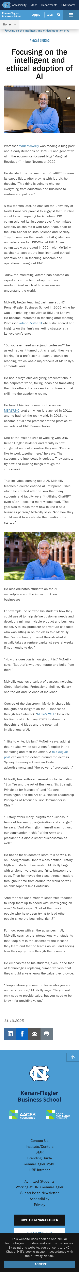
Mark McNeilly (29, 146)
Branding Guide (39, 1158)
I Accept (39, 1264)
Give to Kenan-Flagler (39, 1220)
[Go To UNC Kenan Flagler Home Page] (39, 1083)
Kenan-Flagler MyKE (39, 1164)
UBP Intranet (39, 1170)
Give (50, 15)
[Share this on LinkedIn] (10, 1034)
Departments (49, 5)
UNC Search (68, 5)
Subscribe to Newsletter (39, 1193)
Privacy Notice (43, 1256)
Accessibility (19, 5)
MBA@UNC (11, 410)
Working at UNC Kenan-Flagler (39, 1187)
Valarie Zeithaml (30, 323)
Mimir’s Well (45, 714)
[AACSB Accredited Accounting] (58, 1115)
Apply (36, 15)
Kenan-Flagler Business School (11, 15)
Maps (34, 5)
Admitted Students (39, 1181)
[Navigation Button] (71, 15)
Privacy (39, 1205)
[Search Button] (59, 15)
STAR (39, 1152)
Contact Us (39, 1141)
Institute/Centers (39, 1147)
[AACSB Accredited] (22, 1115)
